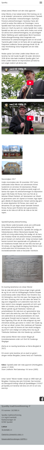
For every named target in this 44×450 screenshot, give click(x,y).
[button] (40, 2)
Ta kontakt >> (7, 430)
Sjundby (4, 2)
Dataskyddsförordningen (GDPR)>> (14, 439)
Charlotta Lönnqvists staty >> (12, 434)
